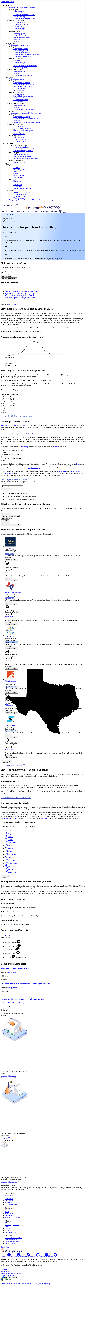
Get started (4, 1138)
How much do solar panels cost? (24, 15)
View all (4, 877)
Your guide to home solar (21, 13)
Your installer (6, 523)
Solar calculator (18, 11)
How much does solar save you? (24, 18)
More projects (45, 211)
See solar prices (7, 276)
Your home (5, 520)
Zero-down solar (18, 39)
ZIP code (4, 271)
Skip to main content (7, 2)
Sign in (64, 212)
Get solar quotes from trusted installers (22, 7)
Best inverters (17, 26)
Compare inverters (19, 28)
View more (5, 762)
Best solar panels (19, 22)
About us (54, 211)
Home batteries (15, 211)
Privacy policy (5, 1271)
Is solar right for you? (20, 17)
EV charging (35, 211)
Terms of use (5, 1269)
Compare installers (19, 30)
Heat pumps (25, 211)
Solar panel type (7, 518)
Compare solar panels (20, 24)
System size (5, 514)
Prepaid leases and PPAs (21, 37)
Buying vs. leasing (19, 35)
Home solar (5, 211)
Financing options (19, 34)
